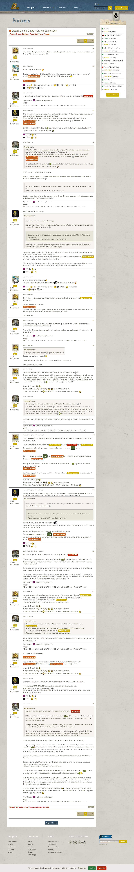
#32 (93, 396)
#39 (93, 678)
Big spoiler (88, 96)
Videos (30, 844)
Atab (15, 73)
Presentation (12, 842)
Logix (15, 55)
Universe (11, 844)
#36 (93, 591)
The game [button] (31, 8)
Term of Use (52, 844)
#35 (93, 551)
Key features (12, 847)
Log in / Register (121, 8)
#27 (93, 277)
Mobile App (32, 855)
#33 (93, 435)
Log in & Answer (51, 823)
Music (30, 847)
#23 (93, 92)
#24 (93, 110)
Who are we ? (53, 842)
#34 (93, 490)
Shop (76, 8)
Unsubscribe (103, 844)
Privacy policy (53, 847)
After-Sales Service (55, 852)
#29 (93, 320)
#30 (93, 345)
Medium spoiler (33, 76)
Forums (62, 8)
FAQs (30, 842)
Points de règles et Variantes (40, 34)
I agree (92, 868)
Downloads (32, 849)
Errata (30, 852)
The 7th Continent (22, 34)
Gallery (10, 852)
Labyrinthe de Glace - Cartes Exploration (34, 30)
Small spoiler (88, 257)
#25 (93, 142)
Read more (82, 868)
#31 (93, 369)
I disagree (102, 868)
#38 (93, 653)
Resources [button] (47, 8)
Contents (11, 849)
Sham (15, 301)
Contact (51, 849)
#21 (93, 48)
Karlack (15, 117)
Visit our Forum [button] (113, 95)
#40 (93, 703)
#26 (93, 211)
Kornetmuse (15, 99)
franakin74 (15, 376)
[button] (97, 4)
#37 (93, 616)
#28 (93, 294)
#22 (93, 66)
